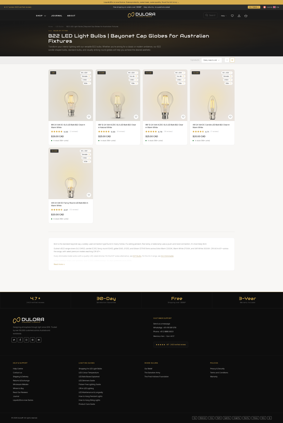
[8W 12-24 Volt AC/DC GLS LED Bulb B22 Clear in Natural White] (118, 95)
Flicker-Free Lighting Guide (90, 384)
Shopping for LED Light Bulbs (90, 369)
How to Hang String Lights (89, 400)
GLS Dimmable (167, 256)
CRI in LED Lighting (86, 388)
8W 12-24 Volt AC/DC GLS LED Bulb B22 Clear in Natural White (117, 125)
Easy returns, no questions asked (157, 7)
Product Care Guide (87, 404)
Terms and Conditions (219, 372)
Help (223, 16)
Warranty (213, 376)
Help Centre (18, 369)
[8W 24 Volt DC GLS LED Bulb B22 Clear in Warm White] (70, 95)
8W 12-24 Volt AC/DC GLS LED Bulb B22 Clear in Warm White (164, 125)
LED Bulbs (60, 26)
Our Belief (148, 369)
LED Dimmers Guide (87, 380)
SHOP (39, 15)
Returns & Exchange (21, 380)
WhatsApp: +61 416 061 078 (164, 327)
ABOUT (71, 15)
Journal (16, 396)
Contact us (17, 372)
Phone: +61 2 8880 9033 (163, 331)
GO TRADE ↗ (254, 7)
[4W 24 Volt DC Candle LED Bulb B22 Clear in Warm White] (212, 95)
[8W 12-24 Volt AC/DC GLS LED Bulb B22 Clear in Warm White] (165, 95)
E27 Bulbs (137, 256)
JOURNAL (56, 15)
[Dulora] (141, 14)
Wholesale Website (20, 384)
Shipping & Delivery (20, 376)
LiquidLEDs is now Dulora (23, 400)
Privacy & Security (217, 369)
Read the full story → (170, 2)
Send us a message (161, 323)
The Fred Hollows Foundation (156, 376)
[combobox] (210, 15)
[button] (271, 7)
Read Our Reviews (20, 392)
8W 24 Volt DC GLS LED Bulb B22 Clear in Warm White (68, 125)
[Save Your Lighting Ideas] (232, 16)
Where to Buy (18, 388)
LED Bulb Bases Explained (89, 376)
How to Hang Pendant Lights (90, 396)
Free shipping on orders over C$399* (127, 7)
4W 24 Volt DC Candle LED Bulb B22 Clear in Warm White (211, 125)
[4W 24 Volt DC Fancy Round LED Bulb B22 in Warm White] (70, 173)
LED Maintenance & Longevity (91, 392)
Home (50, 26)
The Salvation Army (152, 372)
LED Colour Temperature (89, 372)
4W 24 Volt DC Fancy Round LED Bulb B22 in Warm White (69, 204)
